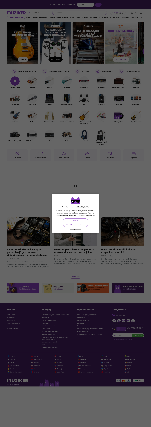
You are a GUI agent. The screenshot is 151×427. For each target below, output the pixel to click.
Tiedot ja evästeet (75, 229)
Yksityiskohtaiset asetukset (75, 225)
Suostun (75, 220)
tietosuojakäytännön (75, 215)
